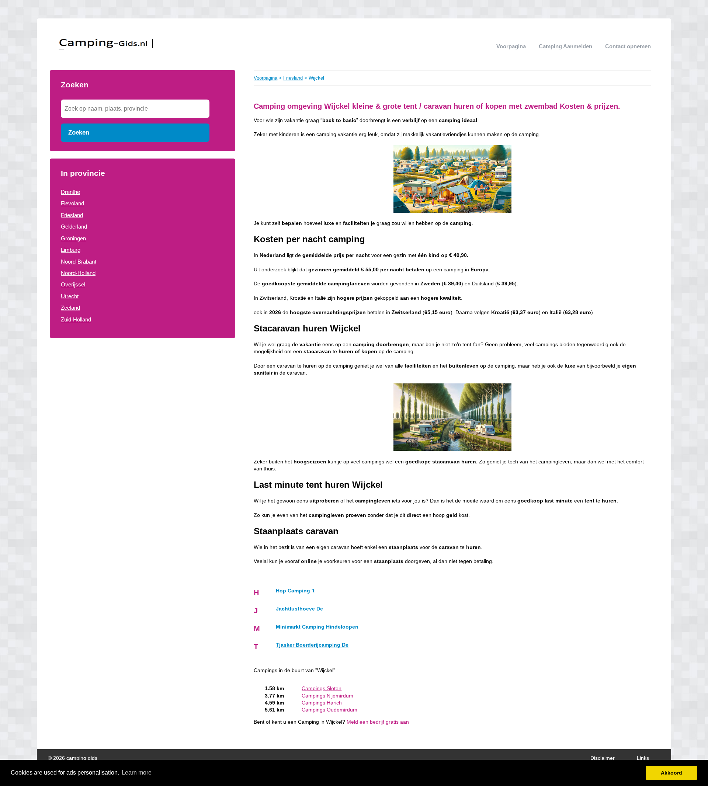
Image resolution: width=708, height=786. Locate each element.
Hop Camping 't (295, 591)
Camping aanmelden (565, 46)
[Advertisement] (142, 397)
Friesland (72, 215)
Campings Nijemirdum (327, 696)
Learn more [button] (137, 772)
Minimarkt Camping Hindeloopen (317, 627)
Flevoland (72, 203)
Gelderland (74, 226)
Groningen (73, 238)
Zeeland (70, 308)
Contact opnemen (628, 46)
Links (643, 758)
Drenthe (70, 192)
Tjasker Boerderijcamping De (312, 645)
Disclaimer (602, 758)
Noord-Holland (78, 273)
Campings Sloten (321, 688)
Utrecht (70, 296)
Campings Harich (322, 703)
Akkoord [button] (671, 773)
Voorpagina (511, 46)
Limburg (70, 250)
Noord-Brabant (78, 261)
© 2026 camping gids (72, 758)
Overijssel (73, 284)
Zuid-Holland (76, 319)
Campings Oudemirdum (329, 710)
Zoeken (78, 132)
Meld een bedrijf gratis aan (378, 722)
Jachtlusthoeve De (299, 609)
